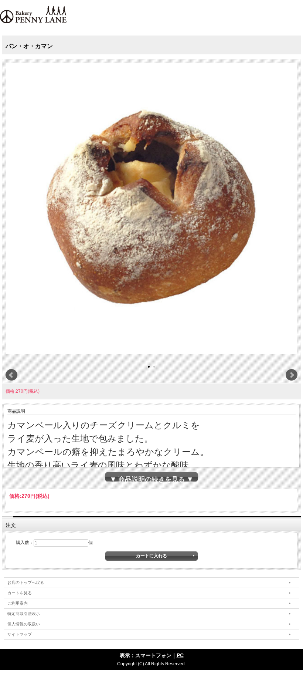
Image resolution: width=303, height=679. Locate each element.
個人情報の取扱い (23, 624)
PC (180, 655)
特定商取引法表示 (23, 613)
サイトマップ (19, 634)
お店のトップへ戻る (25, 582)
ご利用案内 (17, 603)
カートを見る (19, 593)
